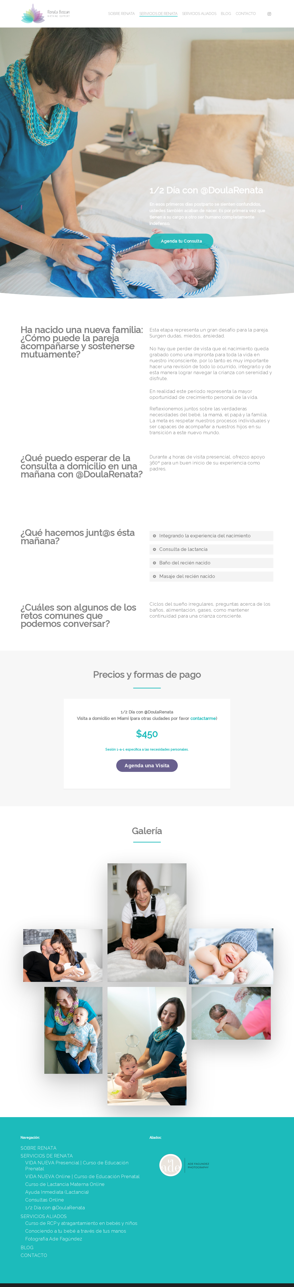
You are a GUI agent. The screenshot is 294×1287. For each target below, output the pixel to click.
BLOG (27, 1247)
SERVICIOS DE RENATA (47, 1156)
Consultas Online (44, 1200)
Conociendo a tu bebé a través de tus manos (75, 1231)
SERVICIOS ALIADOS (44, 1216)
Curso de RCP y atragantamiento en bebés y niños (81, 1223)
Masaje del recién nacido (187, 576)
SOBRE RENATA (39, 1148)
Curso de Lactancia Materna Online (65, 1184)
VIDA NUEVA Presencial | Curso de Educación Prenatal (76, 1165)
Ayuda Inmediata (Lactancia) (57, 1192)
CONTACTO (34, 1255)
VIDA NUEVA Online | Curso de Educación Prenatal (82, 1176)
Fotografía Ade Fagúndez (53, 1239)
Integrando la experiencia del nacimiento (205, 536)
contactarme (203, 718)
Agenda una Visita (147, 765)
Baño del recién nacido (184, 563)
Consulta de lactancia (183, 549)
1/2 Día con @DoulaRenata (55, 1207)
